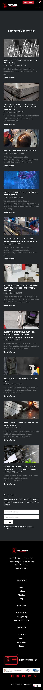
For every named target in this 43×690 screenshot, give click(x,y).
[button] (38, 7)
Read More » (9, 77)
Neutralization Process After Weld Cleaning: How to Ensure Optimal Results (21, 288)
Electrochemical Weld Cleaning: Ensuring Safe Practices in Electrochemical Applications (19, 334)
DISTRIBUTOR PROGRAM (28, 660)
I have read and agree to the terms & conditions (19, 527)
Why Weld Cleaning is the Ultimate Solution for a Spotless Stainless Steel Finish (20, 106)
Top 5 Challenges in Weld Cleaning (20, 151)
